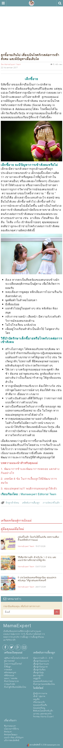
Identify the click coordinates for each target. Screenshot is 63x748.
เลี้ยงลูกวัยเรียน (39, 669)
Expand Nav (3, 3)
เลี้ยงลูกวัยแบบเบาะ (41, 661)
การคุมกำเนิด (9, 684)
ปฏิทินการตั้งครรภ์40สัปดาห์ (16, 658)
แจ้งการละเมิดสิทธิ (11, 740)
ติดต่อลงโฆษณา (10, 734)
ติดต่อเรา (8, 731)
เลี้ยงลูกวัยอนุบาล (40, 666)
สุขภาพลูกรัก (38, 675)
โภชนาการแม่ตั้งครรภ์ (13, 663)
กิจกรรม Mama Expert (43, 716)
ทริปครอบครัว (39, 702)
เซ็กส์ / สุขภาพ (39, 696)
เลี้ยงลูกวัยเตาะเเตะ (41, 663)
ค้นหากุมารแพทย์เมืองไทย (44, 684)
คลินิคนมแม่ (9, 675)
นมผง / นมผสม (10, 678)
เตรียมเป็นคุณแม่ (13, 653)
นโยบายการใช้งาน (11, 728)
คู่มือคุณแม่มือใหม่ (12, 529)
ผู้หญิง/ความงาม (40, 693)
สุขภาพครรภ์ (9, 661)
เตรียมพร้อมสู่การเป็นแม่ (16, 520)
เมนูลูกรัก (37, 678)
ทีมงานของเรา (10, 726)
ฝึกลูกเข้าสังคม (12, 502)
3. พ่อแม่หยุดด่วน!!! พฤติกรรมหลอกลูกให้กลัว (29, 488)
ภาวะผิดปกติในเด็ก (51, 502)
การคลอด (8, 669)
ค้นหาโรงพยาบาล (11, 681)
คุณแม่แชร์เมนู (39, 707)
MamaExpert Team (12, 64)
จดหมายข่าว (13, 599)
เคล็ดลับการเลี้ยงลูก (31, 502)
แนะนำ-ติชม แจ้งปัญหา (14, 737)
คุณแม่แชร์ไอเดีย (40, 705)
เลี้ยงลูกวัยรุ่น (38, 672)
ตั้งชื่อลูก (7, 666)
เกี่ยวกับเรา (10, 720)
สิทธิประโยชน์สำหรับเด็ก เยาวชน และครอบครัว (43, 712)
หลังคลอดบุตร (10, 672)
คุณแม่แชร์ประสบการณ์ (42, 681)
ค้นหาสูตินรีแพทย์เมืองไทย (15, 687)
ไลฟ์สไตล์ (38, 688)
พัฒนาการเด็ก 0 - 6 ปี (42, 658)
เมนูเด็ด (36, 699)
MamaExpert (31, 3)
